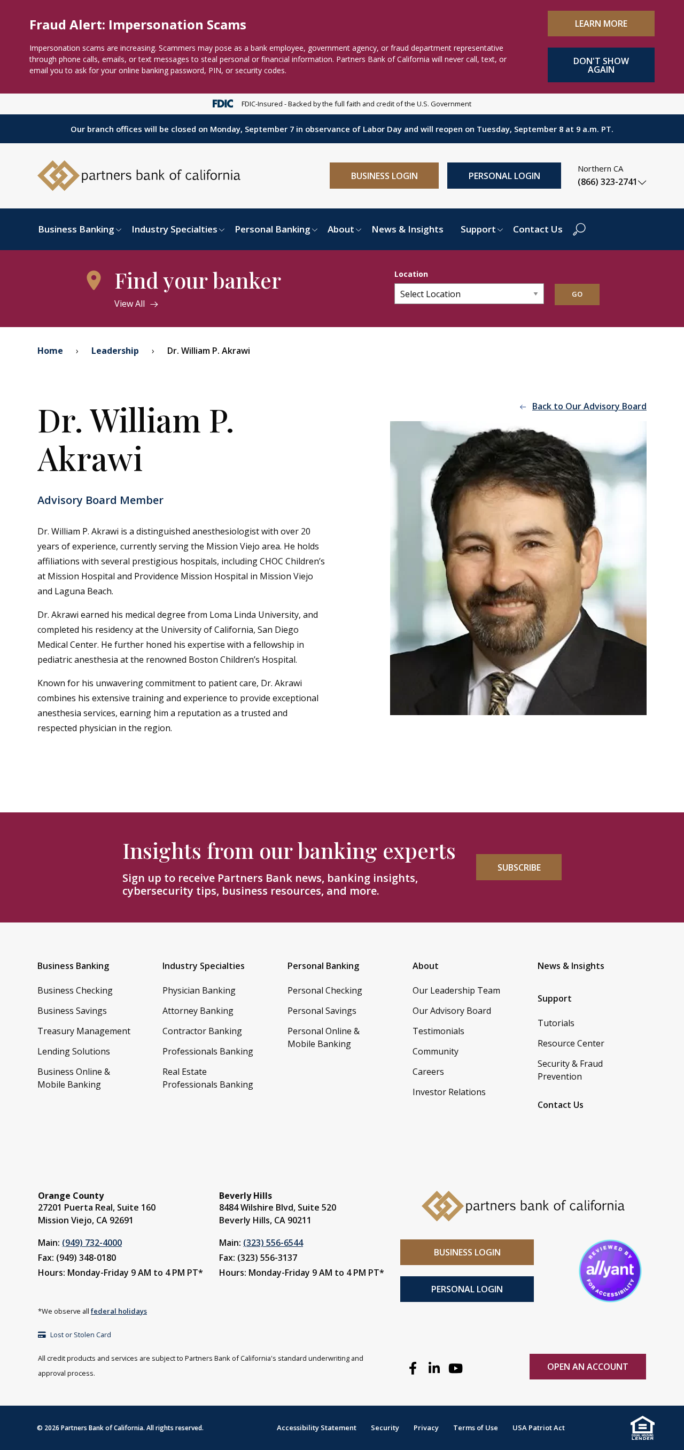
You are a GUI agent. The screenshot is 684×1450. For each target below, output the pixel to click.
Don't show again (601, 65)
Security (385, 1427)
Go (577, 294)
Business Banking (76, 229)
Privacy (426, 1427)
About (341, 229)
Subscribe (519, 867)
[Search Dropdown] (579, 229)
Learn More (601, 23)
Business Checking (75, 990)
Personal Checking (324, 990)
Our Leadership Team (456, 990)
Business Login (384, 176)
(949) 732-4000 (92, 1243)
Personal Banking (272, 229)
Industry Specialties (174, 229)
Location (411, 274)
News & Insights (407, 229)
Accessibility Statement (316, 1427)
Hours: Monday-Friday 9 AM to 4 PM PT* (120, 1272)
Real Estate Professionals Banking (207, 1078)
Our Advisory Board (452, 1011)
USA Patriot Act (538, 1427)
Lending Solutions (73, 1051)
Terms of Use (475, 1427)
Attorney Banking (198, 1011)
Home (50, 350)
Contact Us (538, 229)
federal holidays (119, 1311)
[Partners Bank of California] (138, 175)
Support (478, 229)
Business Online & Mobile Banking (73, 1078)
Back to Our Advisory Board (589, 406)
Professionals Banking (207, 1051)
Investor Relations (449, 1092)
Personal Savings (321, 1011)
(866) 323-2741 (608, 182)
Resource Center (571, 1043)
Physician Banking (199, 990)
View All (129, 303)
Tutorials (556, 1023)
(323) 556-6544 (273, 1243)
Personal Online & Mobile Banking (323, 1037)
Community (435, 1051)
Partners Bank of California (102, 1427)
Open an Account (587, 1367)
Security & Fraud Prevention (570, 1070)
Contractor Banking (202, 1031)
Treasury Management (83, 1031)
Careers (428, 1071)
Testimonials (438, 1031)
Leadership (115, 350)
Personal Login (504, 176)
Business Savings (72, 1011)
